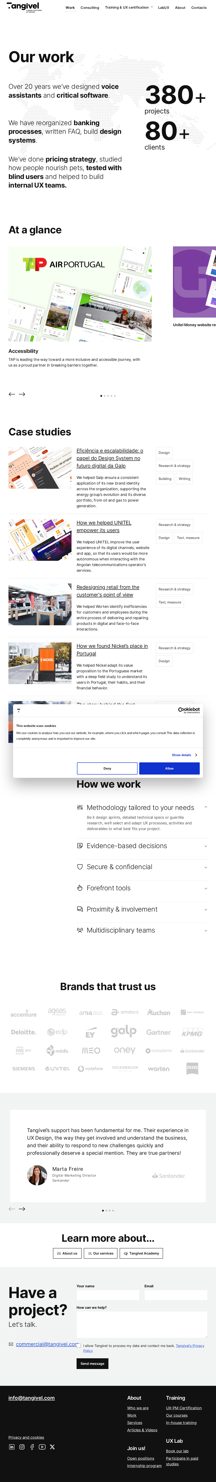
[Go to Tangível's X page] (52, 1447)
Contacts (199, 7)
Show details (181, 755)
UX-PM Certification (184, 1408)
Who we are (137, 1408)
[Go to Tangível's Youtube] (42, 1447)
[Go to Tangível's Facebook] (32, 1447)
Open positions (140, 1458)
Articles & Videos (142, 1430)
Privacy (26, 1437)
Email (148, 1286)
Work (70, 7)
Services (134, 1422)
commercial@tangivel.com (47, 1344)
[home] (24, 8)
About (180, 7)
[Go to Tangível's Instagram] (22, 1447)
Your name (85, 1286)
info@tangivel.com (31, 1398)
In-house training (181, 1422)
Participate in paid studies (182, 1461)
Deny (107, 768)
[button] (11, 394)
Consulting (90, 7)
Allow (169, 768)
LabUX (163, 7)
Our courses (177, 1415)
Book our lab (177, 1451)
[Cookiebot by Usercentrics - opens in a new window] (181, 710)
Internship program (144, 1466)
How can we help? (92, 1307)
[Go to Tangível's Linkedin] (11, 1447)
